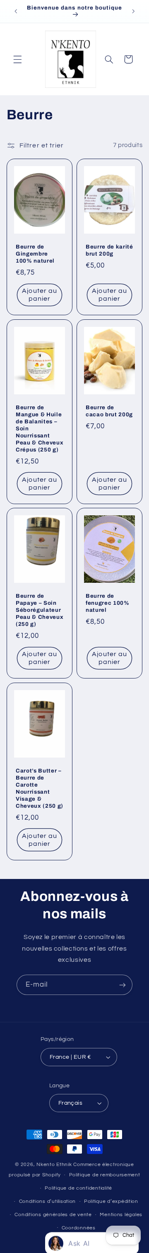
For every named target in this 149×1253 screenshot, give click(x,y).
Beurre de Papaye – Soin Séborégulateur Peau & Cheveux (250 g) (39, 610)
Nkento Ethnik (54, 1164)
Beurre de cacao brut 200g (109, 411)
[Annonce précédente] (16, 11)
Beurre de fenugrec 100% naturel (108, 603)
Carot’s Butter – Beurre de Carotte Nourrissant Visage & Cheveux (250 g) (39, 788)
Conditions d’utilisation (47, 1201)
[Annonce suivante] (133, 11)
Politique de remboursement (104, 1175)
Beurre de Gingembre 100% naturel (35, 254)
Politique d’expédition (111, 1201)
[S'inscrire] (122, 985)
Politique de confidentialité (78, 1188)
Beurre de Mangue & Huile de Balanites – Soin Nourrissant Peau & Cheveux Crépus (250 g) (39, 428)
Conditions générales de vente (52, 1214)
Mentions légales (121, 1214)
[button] (17, 59)
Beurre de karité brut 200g (109, 250)
